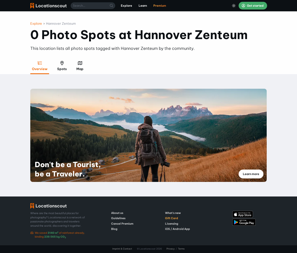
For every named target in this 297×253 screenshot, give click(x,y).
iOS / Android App (177, 229)
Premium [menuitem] (159, 5)
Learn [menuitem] (143, 5)
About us (117, 213)
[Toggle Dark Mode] (234, 6)
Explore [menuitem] (126, 5)
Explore (36, 23)
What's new (173, 213)
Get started (255, 5)
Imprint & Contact (122, 248)
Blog (114, 229)
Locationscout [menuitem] (48, 5)
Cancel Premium (122, 223)
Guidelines (118, 218)
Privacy (170, 248)
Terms (181, 248)
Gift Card (171, 218)
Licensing (171, 223)
